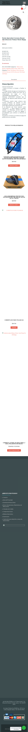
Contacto (5, 497)
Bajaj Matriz (6, 2)
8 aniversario (6, 516)
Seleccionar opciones (14, 450)
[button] (23, 12)
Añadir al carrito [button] (14, 165)
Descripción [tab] (14, 79)
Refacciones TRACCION (17, 68)
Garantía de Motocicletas (9, 502)
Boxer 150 (9, 70)
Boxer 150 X (16, 70)
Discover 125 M (10, 72)
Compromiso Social (7, 511)
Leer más (14, 327)
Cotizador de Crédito (8, 509)
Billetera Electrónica (8, 514)
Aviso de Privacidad (8, 500)
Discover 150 (18, 72)
